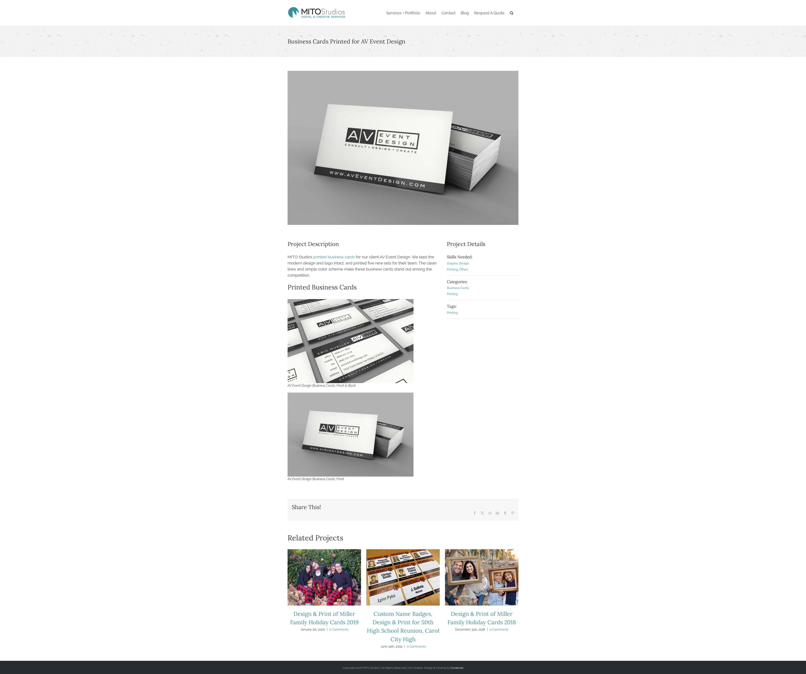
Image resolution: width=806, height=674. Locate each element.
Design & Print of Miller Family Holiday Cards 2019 (324, 577)
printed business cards (334, 257)
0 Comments (338, 629)
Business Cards (458, 288)
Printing (452, 294)
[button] (511, 13)
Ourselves (456, 667)
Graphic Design (458, 263)
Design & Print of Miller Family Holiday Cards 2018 (481, 577)
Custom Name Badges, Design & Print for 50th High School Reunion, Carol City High (403, 577)
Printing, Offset (457, 269)
